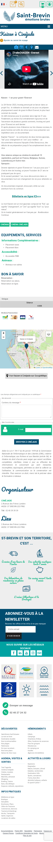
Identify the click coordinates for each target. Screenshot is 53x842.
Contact (36, 46)
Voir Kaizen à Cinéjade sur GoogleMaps (28, 375)
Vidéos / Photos (16, 46)
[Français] (4, 4)
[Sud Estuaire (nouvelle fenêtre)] (26, 671)
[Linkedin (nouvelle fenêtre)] (20, 652)
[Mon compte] (49, 4)
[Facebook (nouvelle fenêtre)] (13, 652)
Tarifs (26, 46)
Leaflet (37, 367)
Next (50, 68)
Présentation (21, 46)
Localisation (31, 46)
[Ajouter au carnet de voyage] (1, 40)
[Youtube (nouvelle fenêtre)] (26, 652)
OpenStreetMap (47, 367)
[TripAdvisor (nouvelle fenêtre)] (39, 652)
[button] (42, 4)
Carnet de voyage (15, 2)
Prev (1, 68)
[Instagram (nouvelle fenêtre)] (33, 652)
